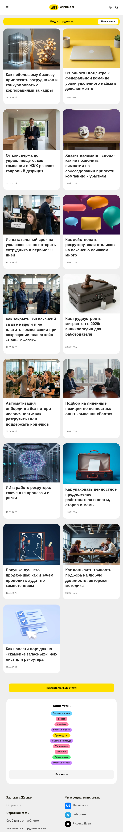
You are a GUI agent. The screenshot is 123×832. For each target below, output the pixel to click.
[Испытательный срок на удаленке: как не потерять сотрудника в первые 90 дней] (31, 215)
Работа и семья (61, 763)
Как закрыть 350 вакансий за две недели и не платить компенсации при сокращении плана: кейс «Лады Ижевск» (31, 329)
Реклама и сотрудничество (26, 828)
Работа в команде (61, 741)
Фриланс (61, 751)
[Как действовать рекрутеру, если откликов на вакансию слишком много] (91, 215)
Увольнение (61, 746)
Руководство (61, 735)
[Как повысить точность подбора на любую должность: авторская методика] (91, 544)
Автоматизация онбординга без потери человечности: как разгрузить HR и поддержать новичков (28, 413)
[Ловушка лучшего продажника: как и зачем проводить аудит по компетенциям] (31, 544)
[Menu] (7, 7)
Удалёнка (61, 724)
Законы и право (61, 713)
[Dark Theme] (110, 7)
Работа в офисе (61, 730)
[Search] (116, 7)
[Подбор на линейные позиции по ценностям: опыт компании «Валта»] (91, 378)
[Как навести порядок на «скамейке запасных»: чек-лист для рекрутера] (31, 624)
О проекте (13, 805)
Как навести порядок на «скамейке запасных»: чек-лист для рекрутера (31, 654)
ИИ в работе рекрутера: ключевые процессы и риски (28, 492)
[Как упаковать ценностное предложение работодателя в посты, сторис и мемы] (91, 463)
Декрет (61, 719)
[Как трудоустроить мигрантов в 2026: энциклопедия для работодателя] (91, 293)
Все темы (61, 774)
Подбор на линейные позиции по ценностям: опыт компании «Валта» (88, 408)
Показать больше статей (61, 687)
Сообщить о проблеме (22, 820)
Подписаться (108, 21)
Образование (61, 757)
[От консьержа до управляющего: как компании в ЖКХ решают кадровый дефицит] (31, 129)
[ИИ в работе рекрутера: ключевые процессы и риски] (31, 463)
